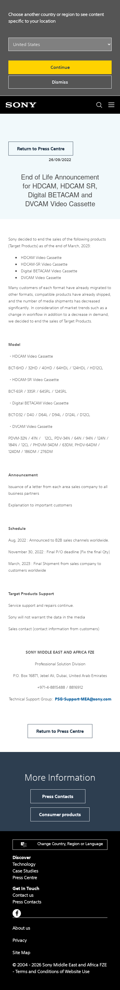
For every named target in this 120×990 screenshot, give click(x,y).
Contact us (23, 895)
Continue (60, 67)
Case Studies (25, 870)
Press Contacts (57, 796)
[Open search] (99, 104)
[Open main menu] (111, 105)
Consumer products (60, 814)
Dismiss (60, 82)
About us (21, 928)
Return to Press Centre (40, 148)
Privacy (20, 940)
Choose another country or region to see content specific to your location (56, 17)
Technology (24, 864)
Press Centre (25, 877)
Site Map (21, 952)
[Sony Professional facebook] (16, 913)
